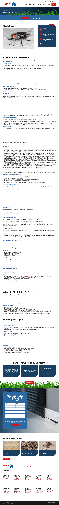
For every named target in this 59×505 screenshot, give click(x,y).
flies (23, 96)
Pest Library (19, 472)
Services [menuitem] (34, 4)
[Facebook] (25, 466)
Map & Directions (5, 478)
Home (18, 466)
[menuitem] (4, 503)
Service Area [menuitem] (39, 4)
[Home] (9, 3)
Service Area (19, 471)
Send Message (15, 425)
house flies (14, 114)
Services (19, 469)
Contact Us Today (26, 17)
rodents (25, 276)
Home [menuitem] (26, 4)
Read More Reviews (29, 382)
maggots (19, 84)
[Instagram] (27, 466)
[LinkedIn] (32, 466)
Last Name (17, 403)
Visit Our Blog (6, 458)
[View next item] (30, 379)
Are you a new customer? (8, 411)
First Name (6, 403)
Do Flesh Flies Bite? (9, 91)
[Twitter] (30, 466)
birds (27, 276)
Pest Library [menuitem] (44, 4)
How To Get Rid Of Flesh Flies (11, 144)
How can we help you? (8, 414)
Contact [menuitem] (30, 4)
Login (54, 4)
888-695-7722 (52, 1)
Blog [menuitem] (49, 4)
